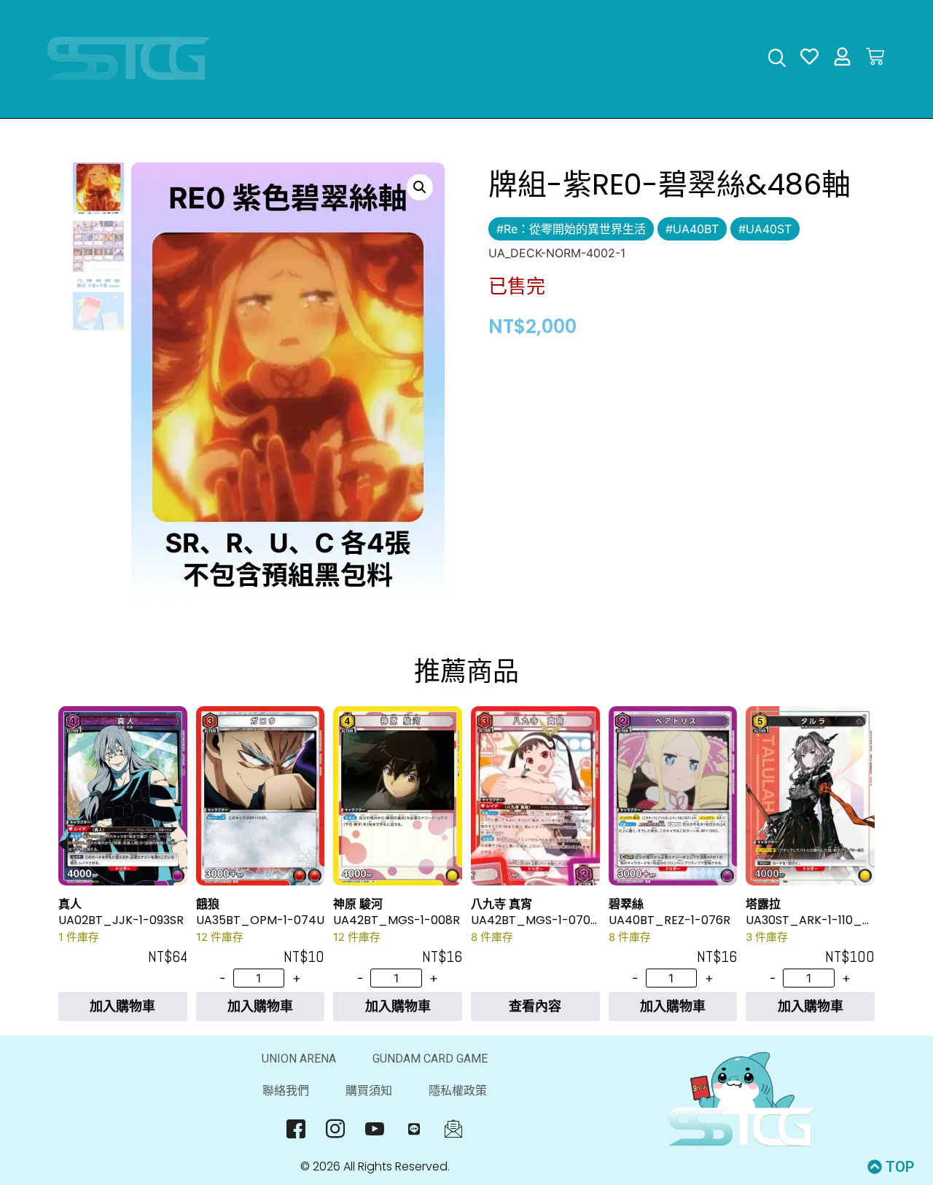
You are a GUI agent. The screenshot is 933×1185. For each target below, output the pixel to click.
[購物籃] (875, 56)
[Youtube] (375, 1129)
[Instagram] (335, 1129)
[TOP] (874, 1166)
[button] (420, 187)
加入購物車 (122, 1006)
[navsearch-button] (777, 59)
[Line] (414, 1129)
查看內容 (535, 1006)
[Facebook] (296, 1129)
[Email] (454, 1129)
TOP (900, 1167)
